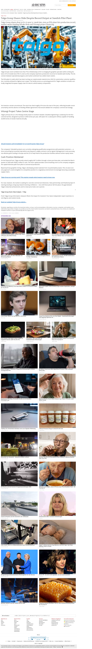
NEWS (2, 9)
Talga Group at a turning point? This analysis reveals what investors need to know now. (28, 177)
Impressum (19, 641)
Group (5, 15)
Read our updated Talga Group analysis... (13, 202)
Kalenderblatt (17, 631)
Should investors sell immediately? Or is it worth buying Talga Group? (22, 144)
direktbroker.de (55, 623)
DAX (2, 620)
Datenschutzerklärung (29, 641)
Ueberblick (20, 13)
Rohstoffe (29, 622)
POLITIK (21, 9)
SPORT (25, 9)
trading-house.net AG (56, 620)
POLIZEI (47, 9)
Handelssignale (30, 625)
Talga (2, 15)
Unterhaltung (17, 628)
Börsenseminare (30, 630)
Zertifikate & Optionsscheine (30, 628)
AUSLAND (43, 9)
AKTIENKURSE (7, 9)
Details (54, 647)
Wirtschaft (16, 621)
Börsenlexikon (5, 615)
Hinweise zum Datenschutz (41, 641)
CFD (27, 620)
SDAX (2, 623)
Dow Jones (3, 625)
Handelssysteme (30, 623)
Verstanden (59, 647)
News (9, 641)
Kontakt (40, 625)
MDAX (2, 621)
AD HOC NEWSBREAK (43, 620)
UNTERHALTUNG (30, 9)
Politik (15, 622)
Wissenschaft (16, 625)
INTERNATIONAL (53, 9)
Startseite (12, 13)
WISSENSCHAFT (37, 9)
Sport (15, 623)
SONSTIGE (59, 9)
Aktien (28, 626)
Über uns (51, 641)
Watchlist (41, 621)
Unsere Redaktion (59, 641)
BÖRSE (11, 9)
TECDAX (2, 622)
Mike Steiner (67, 641)
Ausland (15, 626)
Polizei (15, 627)
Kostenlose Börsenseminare (55, 622)
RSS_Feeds (41, 623)
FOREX (28, 621)
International (16, 630)
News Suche (70, 5)
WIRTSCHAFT (16, 9)
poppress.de (54, 625)
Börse (16, 13)
